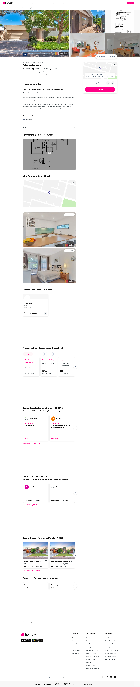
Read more (26, 112)
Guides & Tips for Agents (111, 650)
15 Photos (102, 56)
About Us (74, 638)
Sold (27, 3)
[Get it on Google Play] (37, 640)
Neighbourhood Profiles (93, 656)
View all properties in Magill (32, 570)
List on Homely (109, 638)
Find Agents (89, 647)
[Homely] (32, 634)
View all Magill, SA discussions (33, 505)
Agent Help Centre (110, 659)
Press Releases (76, 641)
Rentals (88, 641)
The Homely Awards (110, 656)
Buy (17, 3)
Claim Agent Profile (110, 647)
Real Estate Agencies (92, 650)
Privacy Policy (64, 677)
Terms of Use (74, 677)
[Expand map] (73, 182)
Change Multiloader (110, 641)
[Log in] (136, 3)
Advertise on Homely (110, 644)
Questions (56, 3)
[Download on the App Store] (26, 640)
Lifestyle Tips (90, 662)
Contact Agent (33, 313)
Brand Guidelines (77, 647)
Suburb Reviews (45, 3)
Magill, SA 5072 (32, 8)
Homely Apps (76, 650)
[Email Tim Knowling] (112, 83)
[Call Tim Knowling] (45, 313)
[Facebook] (102, 677)
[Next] (75, 367)
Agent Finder (35, 3)
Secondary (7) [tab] (39, 354)
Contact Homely (76, 653)
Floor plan (112, 56)
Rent (22, 3)
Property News (90, 665)
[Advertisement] (49, 331)
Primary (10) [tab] (28, 354)
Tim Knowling (95, 82)
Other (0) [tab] (49, 354)
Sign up (130, 3)
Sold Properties (90, 644)
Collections (114, 3)
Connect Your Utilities (92, 668)
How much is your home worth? (35, 76)
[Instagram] (107, 677)
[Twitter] (111, 677)
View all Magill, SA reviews (31, 443)
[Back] (22, 8)
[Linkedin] (115, 677)
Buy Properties (90, 638)
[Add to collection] (46, 561)
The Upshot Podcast (110, 653)
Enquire (100, 89)
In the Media (75, 644)
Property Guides (90, 659)
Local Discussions (91, 653)
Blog (62, 3)
